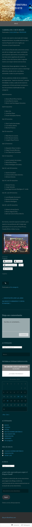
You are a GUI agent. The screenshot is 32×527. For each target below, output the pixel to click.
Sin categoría (14, 287)
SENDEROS (8, 438)
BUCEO (7, 425)
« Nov (3, 414)
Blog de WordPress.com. (9, 517)
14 (18, 396)
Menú (16, 23)
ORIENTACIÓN (9, 436)
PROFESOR (22, 32)
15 (21, 396)
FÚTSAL (7, 429)
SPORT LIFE (8, 455)
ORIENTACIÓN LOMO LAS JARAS (13, 298)
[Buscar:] (16, 354)
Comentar (23, 334)
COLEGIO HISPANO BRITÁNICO (14, 451)
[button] (12, 247)
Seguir (6, 497)
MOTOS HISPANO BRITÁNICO (13, 432)
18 (7, 401)
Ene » (7, 414)
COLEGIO (7, 427)
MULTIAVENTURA (10, 434)
